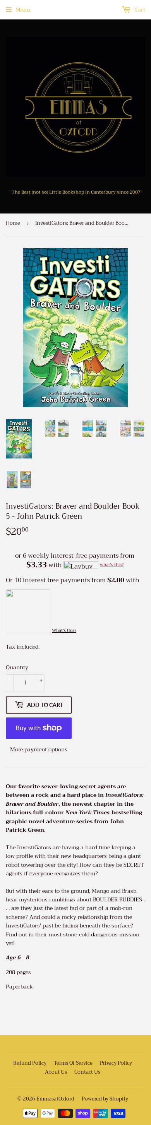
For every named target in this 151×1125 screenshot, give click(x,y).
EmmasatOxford (55, 1098)
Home (13, 223)
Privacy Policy (116, 1063)
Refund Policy (29, 1063)
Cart (139, 9)
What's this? (64, 630)
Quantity (17, 667)
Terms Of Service (73, 1063)
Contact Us (87, 1071)
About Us (56, 1071)
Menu (22, 9)
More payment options (38, 749)
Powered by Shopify (105, 1098)
